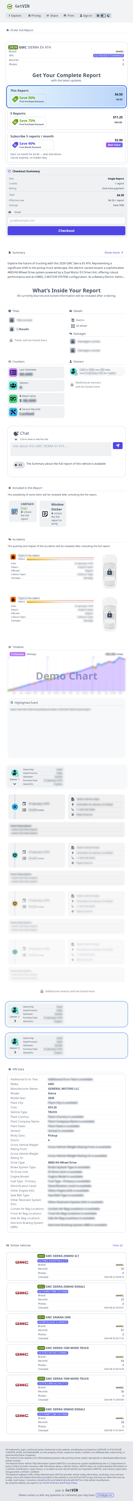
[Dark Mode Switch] (103, 15)
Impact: (21, 559)
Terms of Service (51, 1482)
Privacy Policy (70, 1482)
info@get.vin (104, 1495)
